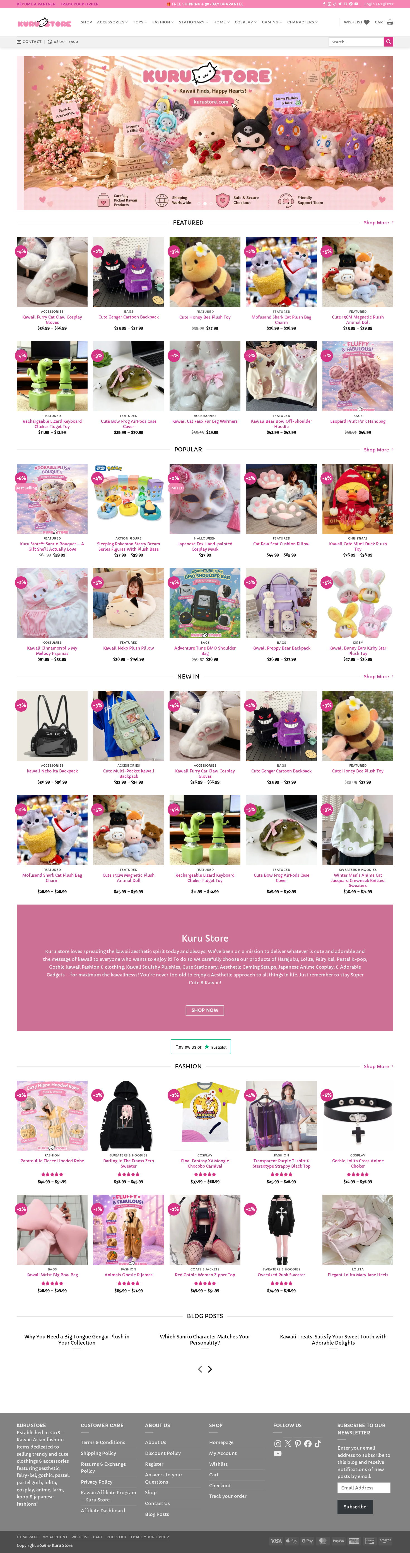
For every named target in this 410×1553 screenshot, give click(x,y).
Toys (138, 22)
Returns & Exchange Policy (103, 1467)
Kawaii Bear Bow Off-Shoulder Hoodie (281, 424)
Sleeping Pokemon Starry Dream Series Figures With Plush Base (128, 546)
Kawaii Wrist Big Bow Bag (52, 1274)
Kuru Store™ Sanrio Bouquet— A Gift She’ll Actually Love (52, 546)
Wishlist (218, 1464)
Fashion (161, 22)
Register (154, 1464)
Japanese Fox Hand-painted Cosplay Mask (205, 546)
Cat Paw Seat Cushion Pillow (281, 544)
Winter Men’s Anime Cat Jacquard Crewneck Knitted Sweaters (358, 880)
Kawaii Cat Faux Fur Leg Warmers (205, 421)
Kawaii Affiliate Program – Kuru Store (108, 1496)
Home (219, 22)
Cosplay (244, 22)
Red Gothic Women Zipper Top (205, 1274)
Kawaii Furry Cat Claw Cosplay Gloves (52, 320)
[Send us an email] (345, 4)
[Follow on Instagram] (329, 4)
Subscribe (355, 1507)
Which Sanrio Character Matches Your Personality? (205, 1340)
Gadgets (56, 975)
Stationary (192, 22)
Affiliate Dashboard (103, 1510)
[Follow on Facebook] (324, 4)
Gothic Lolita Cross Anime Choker (358, 1163)
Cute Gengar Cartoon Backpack (128, 317)
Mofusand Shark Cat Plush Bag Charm (281, 320)
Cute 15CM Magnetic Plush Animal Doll (358, 320)
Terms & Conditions (103, 1442)
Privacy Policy (96, 1482)
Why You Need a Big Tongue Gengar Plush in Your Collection (76, 1340)
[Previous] (31, 133)
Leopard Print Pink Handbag (357, 421)
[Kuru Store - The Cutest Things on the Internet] (45, 22)
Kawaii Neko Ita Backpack (52, 771)
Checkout (220, 1485)
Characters (300, 22)
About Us (155, 1442)
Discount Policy (163, 1453)
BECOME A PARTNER (36, 4)
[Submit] (388, 42)
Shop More (376, 222)
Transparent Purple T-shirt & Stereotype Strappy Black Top (281, 1163)
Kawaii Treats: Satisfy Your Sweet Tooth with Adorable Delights (333, 1340)
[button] (378, 4)
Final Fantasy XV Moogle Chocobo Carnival (205, 1163)
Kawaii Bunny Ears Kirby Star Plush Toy (357, 651)
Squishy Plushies (161, 967)
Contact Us (157, 1503)
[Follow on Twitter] (340, 4)
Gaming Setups (259, 967)
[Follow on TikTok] (334, 4)
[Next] (379, 133)
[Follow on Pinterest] (351, 4)
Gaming (270, 22)
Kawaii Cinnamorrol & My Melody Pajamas (52, 651)
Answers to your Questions (163, 1478)
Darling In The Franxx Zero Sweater (128, 1163)
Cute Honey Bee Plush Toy (205, 317)
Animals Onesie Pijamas (129, 1274)
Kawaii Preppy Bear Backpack (281, 648)
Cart (214, 1474)
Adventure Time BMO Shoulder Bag (205, 651)
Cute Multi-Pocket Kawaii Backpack (128, 774)
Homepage (221, 1442)
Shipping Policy (98, 1453)
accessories (110, 22)
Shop (86, 22)
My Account (223, 1453)
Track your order (79, 4)
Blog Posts (157, 1514)
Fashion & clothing (103, 967)
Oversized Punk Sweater (281, 1274)
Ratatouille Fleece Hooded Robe (52, 1160)
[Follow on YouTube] (356, 4)
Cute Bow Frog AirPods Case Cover (128, 424)
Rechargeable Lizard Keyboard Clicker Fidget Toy (52, 424)
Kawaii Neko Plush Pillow (128, 648)
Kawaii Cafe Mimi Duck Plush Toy (358, 546)
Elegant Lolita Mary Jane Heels (358, 1274)
